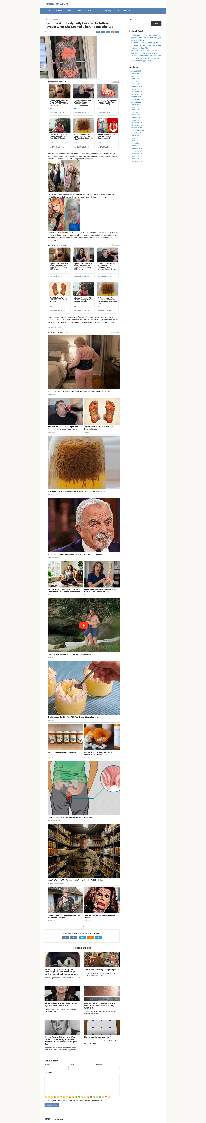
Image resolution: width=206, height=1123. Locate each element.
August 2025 (136, 102)
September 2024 (137, 130)
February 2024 (136, 148)
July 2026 (135, 74)
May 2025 (135, 110)
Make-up (126, 11)
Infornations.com (56, 3)
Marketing (107, 11)
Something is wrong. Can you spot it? (101, 969)
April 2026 (135, 81)
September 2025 (137, 99)
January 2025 (136, 120)
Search (131, 19)
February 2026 (136, 86)
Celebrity (59, 11)
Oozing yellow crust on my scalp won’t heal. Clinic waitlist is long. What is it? (99, 1005)
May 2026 (135, 79)
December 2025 (137, 92)
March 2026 (135, 84)
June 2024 (135, 138)
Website (99, 1065)
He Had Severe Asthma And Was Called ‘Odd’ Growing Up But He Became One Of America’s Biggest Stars (61, 1040)
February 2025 (136, 117)
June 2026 (135, 76)
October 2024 (136, 128)
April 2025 (135, 112)
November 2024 (137, 125)
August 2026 (136, 71)
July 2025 (135, 105)
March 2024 (135, 146)
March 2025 (135, 115)
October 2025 (136, 97)
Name (47, 1065)
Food (97, 11)
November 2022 (137, 161)
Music (49, 11)
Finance (80, 11)
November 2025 (137, 94)
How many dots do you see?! (97, 1037)
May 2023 (135, 159)
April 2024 (135, 143)
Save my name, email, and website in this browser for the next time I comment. (74, 1101)
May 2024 (135, 141)
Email (72, 1065)
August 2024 (136, 133)
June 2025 (135, 107)
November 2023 (137, 153)
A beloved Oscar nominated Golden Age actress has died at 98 (61, 1004)
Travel (89, 11)
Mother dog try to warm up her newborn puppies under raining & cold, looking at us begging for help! (61, 971)
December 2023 (137, 151)
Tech (117, 11)
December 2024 (137, 123)
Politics (69, 11)
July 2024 (135, 135)
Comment (48, 1072)
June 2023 (135, 156)
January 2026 (136, 89)
